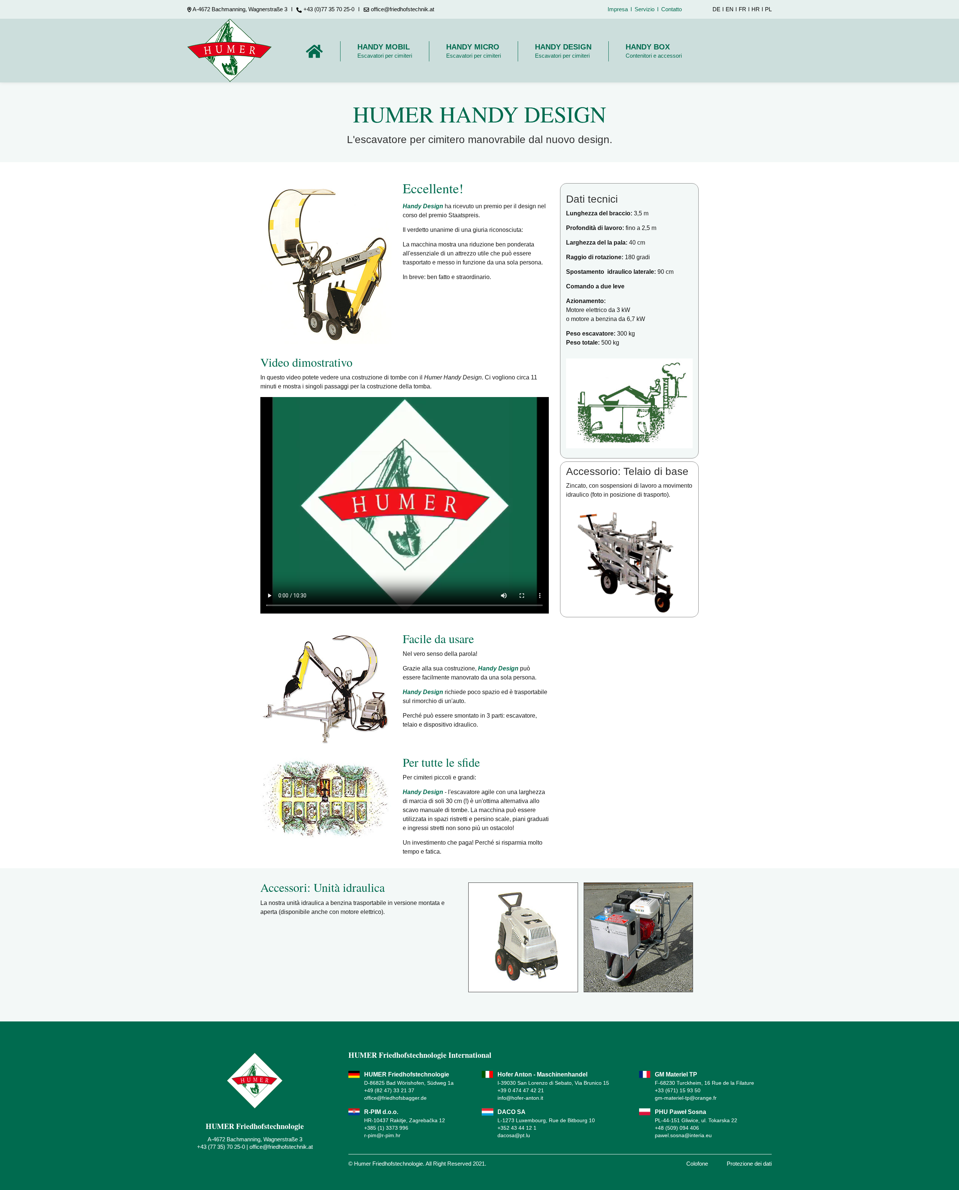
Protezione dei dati (749, 1163)
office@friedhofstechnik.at (281, 1147)
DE (716, 9)
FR (742, 9)
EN (729, 9)
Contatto (671, 9)
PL (768, 9)
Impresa (618, 9)
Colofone (697, 1163)
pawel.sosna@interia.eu (683, 1135)
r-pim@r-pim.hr (382, 1135)
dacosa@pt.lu (513, 1135)
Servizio (644, 9)
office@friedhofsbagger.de (395, 1098)
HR (755, 9)
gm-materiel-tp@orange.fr (686, 1098)
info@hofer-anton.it (520, 1098)
